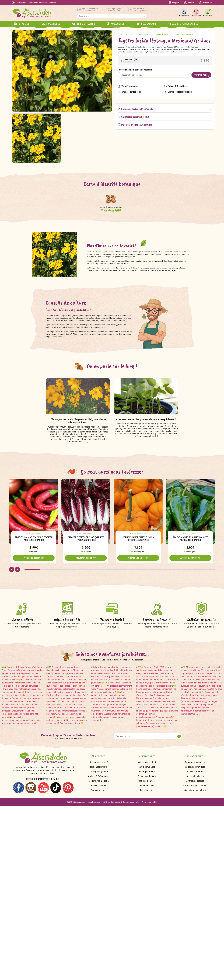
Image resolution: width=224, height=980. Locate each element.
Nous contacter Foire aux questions (140, 10)
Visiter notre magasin (99, 781)
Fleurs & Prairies (144, 34)
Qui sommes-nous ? (98, 762)
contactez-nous (160, 626)
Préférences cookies (149, 802)
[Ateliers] (185, 2)
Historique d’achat (146, 771)
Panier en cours (146, 785)
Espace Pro (207, 3)
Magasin (175, 3)
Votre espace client (147, 762)
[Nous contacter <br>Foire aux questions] (130, 10)
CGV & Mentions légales (111, 802)
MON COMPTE (184, 16)
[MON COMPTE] (184, 12)
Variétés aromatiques (195, 767)
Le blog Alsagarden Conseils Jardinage (115, 10)
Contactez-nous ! (98, 790)
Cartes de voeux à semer (195, 785)
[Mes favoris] (196, 12)
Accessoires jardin (195, 776)
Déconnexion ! (146, 790)
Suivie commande (146, 767)
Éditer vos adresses (147, 776)
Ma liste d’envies (147, 781)
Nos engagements (98, 767)
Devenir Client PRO (98, 785)
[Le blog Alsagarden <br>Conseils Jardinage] (105, 10)
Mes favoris (196, 16)
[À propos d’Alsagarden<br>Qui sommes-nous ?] (79, 10)
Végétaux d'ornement (162, 34)
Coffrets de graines (195, 781)
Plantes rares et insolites (183, 34)
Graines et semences (126, 34)
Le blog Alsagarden (99, 771)
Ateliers (191, 3)
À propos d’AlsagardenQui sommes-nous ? (90, 10)
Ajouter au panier (32, 558)
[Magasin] (170, 2)
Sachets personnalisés (195, 790)
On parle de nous (94, 802)
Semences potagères (195, 762)
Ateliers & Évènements (98, 776)
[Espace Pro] (200, 2)
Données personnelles (131, 802)
